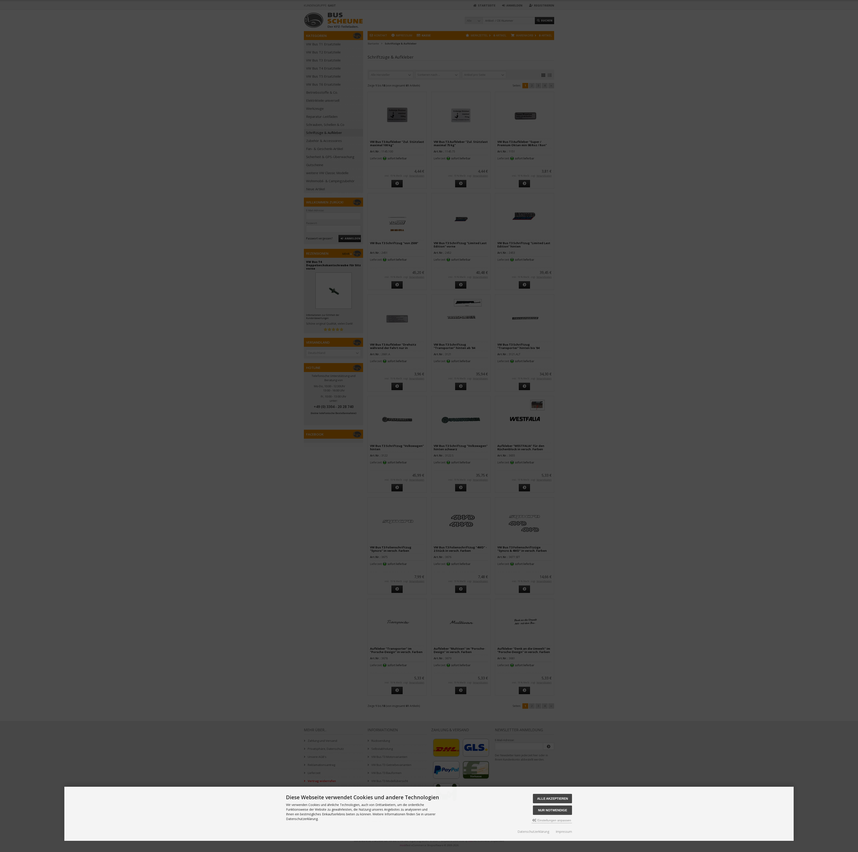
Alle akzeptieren (552, 798)
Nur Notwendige (552, 810)
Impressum (564, 831)
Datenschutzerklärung (533, 831)
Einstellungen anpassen (553, 820)
